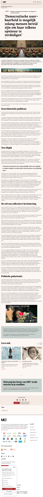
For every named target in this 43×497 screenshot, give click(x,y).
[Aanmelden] (37, 2)
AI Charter (18, 489)
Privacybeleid (18, 484)
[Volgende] (41, 344)
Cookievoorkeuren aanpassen (21, 491)
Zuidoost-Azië (4, 410)
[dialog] (9, 481)
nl (39, 1)
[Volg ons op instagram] (4, 456)
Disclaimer (18, 487)
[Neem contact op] (33, 2)
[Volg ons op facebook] (1, 456)
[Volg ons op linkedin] (8, 456)
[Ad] (21, 70)
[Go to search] (35, 2)
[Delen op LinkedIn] (22, 399)
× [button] (15, 467)
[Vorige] (38, 344)
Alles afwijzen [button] (9, 491)
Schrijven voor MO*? (34, 437)
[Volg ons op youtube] (13, 456)
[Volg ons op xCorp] (6, 456)
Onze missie (32, 429)
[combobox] (13, 467)
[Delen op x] (20, 399)
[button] (9, 494)
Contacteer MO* (33, 432)
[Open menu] (1, 2)
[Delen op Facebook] (17, 399)
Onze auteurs (32, 435)
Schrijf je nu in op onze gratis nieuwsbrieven (12, 387)
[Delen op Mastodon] (25, 399)
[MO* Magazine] (4, 2)
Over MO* (32, 427)
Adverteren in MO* (33, 440)
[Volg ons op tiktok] (10, 456)
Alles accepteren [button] (9, 488)
